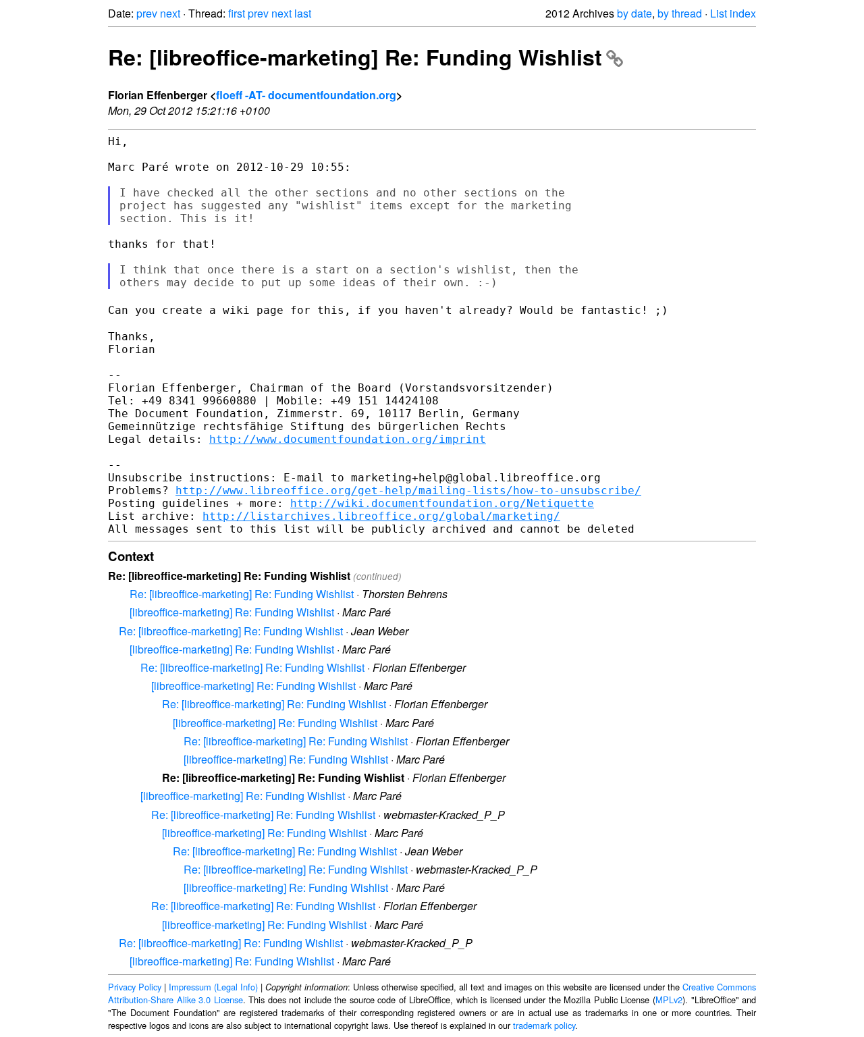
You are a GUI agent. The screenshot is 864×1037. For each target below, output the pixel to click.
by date (634, 13)
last (302, 13)
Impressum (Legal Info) (213, 986)
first (236, 13)
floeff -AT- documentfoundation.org (306, 95)
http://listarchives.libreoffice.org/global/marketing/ (381, 516)
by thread (679, 13)
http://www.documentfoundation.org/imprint (347, 439)
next (170, 13)
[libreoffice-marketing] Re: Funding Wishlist (232, 612)
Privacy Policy (134, 986)
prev (146, 13)
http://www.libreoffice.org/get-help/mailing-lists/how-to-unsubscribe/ (408, 490)
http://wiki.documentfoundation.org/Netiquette (442, 503)
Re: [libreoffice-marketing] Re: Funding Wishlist (355, 56)
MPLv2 (668, 999)
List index (733, 13)
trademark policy (544, 1025)
